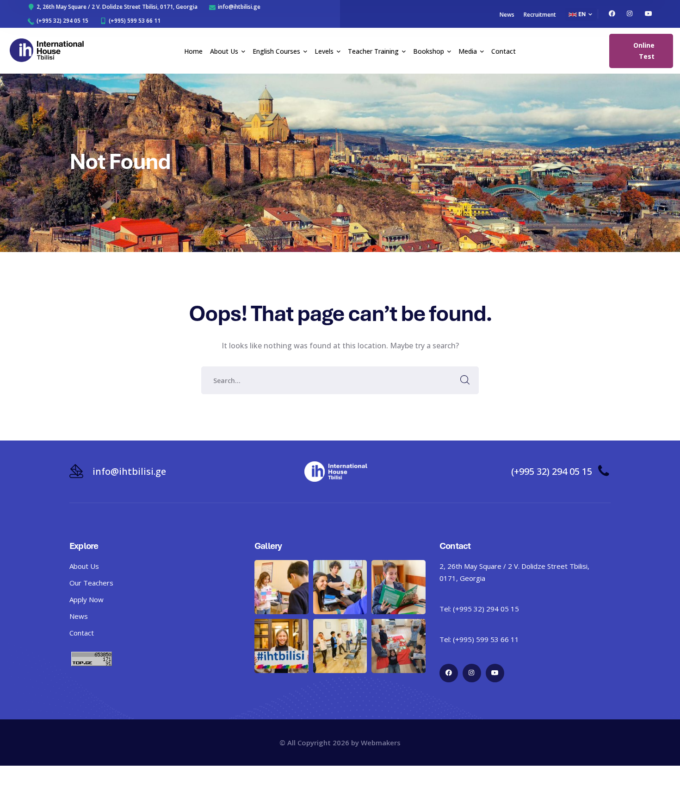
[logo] (47, 50)
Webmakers (381, 742)
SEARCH (465, 380)
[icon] (612, 14)
